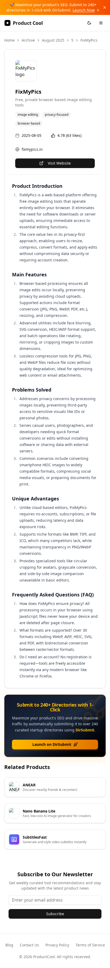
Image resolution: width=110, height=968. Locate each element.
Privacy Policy (57, 944)
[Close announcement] (104, 7)
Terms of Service (90, 944)
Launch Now (84, 10)
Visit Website (59, 163)
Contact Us (29, 944)
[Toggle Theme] (89, 23)
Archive (28, 40)
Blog (9, 944)
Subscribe (55, 913)
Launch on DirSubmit (51, 744)
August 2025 (53, 40)
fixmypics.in (32, 149)
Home (9, 40)
